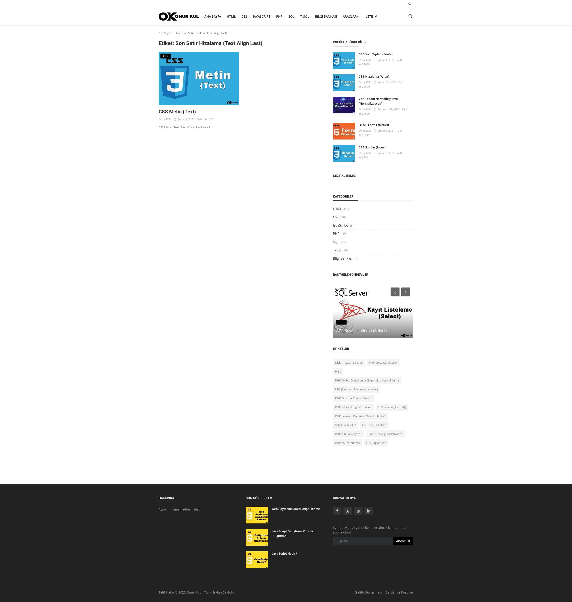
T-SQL (304, 16)
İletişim (371, 16)
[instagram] (358, 511)
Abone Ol (403, 541)
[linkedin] (368, 511)
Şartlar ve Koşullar (399, 592)
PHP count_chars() (347, 443)
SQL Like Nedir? (345, 425)
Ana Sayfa (212, 16)
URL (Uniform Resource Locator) (356, 389)
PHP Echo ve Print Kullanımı (353, 398)
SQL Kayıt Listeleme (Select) (361, 330)
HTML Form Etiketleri (374, 125)
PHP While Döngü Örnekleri (353, 407)
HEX (338, 371)
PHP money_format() (392, 407)
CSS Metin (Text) (177, 112)
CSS (244, 16)
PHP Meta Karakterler (383, 362)
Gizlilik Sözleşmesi (368, 592)
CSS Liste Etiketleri (374, 425)
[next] (406, 292)
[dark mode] (409, 3)
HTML (231, 16)
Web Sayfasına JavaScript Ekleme (295, 509)
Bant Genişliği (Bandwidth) (385, 434)
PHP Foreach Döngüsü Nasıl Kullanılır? (360, 416)
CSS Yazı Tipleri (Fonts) (376, 54)
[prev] (394, 292)
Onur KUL (165, 119)
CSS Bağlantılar (376, 443)
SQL (291, 16)
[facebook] (337, 511)
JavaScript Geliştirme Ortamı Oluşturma (292, 533)
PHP (279, 16)
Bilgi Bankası (326, 16)
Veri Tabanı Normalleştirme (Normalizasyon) (378, 101)
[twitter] (347, 511)
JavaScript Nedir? (284, 553)
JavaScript (261, 16)
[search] (410, 16)
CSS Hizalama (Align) (374, 76)
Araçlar (350, 16)
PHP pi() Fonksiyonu (348, 434)
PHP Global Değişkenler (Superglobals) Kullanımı (367, 380)
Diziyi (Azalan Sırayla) (349, 362)
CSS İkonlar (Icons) (372, 147)
